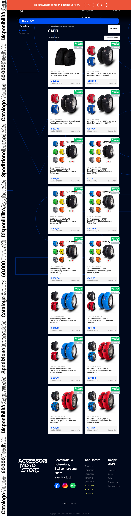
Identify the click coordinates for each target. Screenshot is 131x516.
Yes (89, 5)
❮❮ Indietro (24, 26)
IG (63, 484)
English (73, 503)
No (102, 5)
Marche (86, 18)
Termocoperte (24, 33)
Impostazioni (114, 486)
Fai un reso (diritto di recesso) (89, 489)
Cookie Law (113, 482)
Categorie (87, 11)
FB (55, 484)
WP (71, 484)
